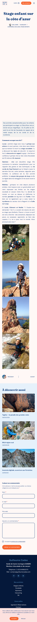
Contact (18, 607)
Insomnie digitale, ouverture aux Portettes (17, 470)
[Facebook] (14, 576)
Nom (4, 492)
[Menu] (34, 3)
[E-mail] (23, 576)
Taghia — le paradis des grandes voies (15, 415)
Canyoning (11, 27)
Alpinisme (18, 590)
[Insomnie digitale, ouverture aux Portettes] (18, 458)
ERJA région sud (8, 442)
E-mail (4, 502)
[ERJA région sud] (18, 430)
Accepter (14, 618)
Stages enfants (24, 27)
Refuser (23, 618)
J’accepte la (14, 541)
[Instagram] (18, 576)
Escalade (17, 27)
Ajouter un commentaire (10, 521)
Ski (18, 595)
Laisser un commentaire (12, 547)
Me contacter (26, 3)
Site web (5, 511)
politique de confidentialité (18, 541)
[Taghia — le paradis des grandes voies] (18, 403)
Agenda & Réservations (18, 605)
